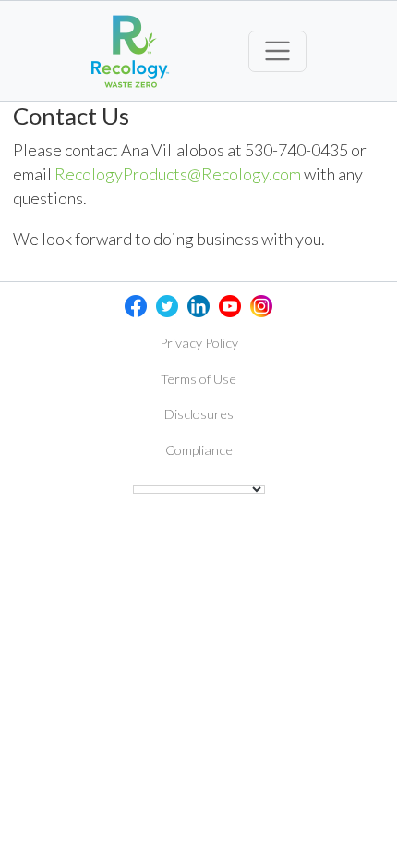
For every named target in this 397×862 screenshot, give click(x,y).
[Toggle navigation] (277, 51)
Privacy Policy (199, 343)
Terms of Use (198, 379)
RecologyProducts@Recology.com (177, 174)
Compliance (199, 450)
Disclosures (199, 414)
